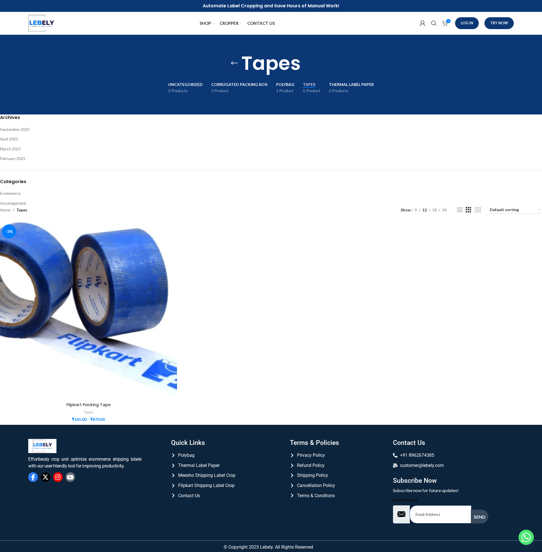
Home (5, 209)
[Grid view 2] (459, 209)
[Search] (434, 23)
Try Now (499, 23)
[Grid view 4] (478, 209)
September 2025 (15, 129)
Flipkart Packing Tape (88, 405)
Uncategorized (13, 203)
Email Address (405, 499)
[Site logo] (41, 22)
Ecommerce (10, 193)
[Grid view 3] (468, 209)
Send (480, 516)
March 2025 (10, 148)
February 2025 (12, 158)
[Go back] (234, 63)
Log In (467, 23)
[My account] (422, 23)
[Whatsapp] (526, 537)
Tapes (88, 412)
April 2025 (9, 139)
